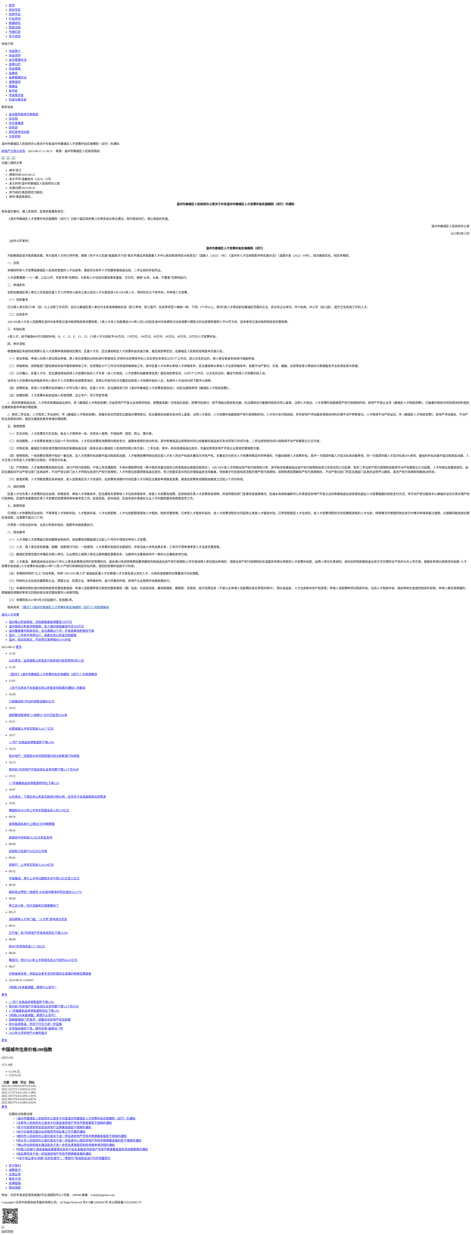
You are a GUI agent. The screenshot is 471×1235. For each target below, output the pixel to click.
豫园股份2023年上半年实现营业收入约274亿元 (39, 810)
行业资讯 (15, 18)
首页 (12, 5)
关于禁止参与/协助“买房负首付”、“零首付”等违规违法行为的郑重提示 (64, 1158)
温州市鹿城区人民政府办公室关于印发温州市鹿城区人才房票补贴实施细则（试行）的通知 (76, 1118)
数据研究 (15, 23)
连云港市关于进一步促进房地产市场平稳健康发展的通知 (54, 1153)
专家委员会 (16, 95)
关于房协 (15, 36)
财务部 (13, 127)
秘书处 (13, 90)
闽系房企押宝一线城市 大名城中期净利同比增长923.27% (45, 892)
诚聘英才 (15, 1170)
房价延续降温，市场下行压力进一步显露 (35, 1024)
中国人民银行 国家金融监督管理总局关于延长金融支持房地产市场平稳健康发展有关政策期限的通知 (83, 1149)
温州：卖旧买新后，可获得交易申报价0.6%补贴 (40, 639)
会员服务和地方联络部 (23, 114)
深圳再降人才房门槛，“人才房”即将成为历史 (38, 919)
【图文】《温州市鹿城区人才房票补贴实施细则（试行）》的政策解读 (53, 674)
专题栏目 (15, 31)
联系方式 (15, 1178)
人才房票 (13, 614)
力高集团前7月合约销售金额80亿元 (31, 701)
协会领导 (15, 55)
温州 (4, 614)
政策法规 (15, 27)
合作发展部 (16, 123)
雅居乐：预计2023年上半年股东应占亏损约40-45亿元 (43, 960)
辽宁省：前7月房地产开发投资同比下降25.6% (38, 932)
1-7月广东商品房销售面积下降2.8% (31, 742)
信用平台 (15, 14)
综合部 (13, 118)
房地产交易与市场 (13, 151)
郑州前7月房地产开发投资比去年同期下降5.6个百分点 (44, 769)
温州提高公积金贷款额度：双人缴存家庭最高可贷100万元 (46, 626)
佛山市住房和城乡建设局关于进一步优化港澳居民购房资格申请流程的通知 (66, 1145)
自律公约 (15, 64)
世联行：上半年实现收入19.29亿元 (31, 864)
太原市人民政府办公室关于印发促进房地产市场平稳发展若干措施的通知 (65, 1122)
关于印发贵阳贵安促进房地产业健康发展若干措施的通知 (54, 1127)
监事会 (13, 73)
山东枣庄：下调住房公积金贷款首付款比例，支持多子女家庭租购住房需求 (57, 796)
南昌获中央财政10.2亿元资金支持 (30, 837)
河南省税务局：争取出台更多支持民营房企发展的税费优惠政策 (50, 973)
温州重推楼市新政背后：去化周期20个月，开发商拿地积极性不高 (51, 630)
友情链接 (15, 1183)
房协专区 (15, 9)
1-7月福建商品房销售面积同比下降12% (34, 783)
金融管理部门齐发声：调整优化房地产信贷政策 (40, 1019)
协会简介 (15, 51)
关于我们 (15, 1165)
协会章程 (15, 68)
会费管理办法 (17, 77)
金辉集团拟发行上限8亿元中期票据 (31, 824)
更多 (19, 647)
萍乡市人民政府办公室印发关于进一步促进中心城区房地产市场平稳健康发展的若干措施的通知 (79, 1140)
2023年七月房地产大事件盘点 (28, 1033)
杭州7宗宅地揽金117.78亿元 (27, 946)
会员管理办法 (17, 59)
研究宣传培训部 (19, 132)
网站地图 (15, 1187)
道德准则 (15, 82)
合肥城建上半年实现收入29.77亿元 (31, 728)
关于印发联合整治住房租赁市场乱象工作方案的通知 (51, 1131)
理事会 (13, 86)
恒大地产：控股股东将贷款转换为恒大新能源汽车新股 (44, 755)
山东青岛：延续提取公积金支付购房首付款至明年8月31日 (46, 660)
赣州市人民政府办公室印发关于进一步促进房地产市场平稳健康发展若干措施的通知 (72, 1136)
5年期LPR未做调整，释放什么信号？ (33, 987)
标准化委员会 (17, 99)
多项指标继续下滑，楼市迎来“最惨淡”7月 (36, 1028)
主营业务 (15, 1174)
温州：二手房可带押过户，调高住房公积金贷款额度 (43, 635)
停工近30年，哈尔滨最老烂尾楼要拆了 (34, 905)
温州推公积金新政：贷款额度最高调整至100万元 (40, 622)
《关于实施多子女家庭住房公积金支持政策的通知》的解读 (47, 687)
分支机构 (15, 136)
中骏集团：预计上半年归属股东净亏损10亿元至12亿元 (44, 878)
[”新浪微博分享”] (3, 158)
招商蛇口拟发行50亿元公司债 (28, 851)
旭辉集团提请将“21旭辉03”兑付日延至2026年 (38, 715)
